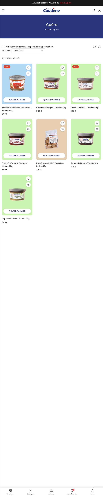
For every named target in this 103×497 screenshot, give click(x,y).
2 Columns (99, 46)
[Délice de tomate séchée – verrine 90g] (17, 139)
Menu (3, 10)
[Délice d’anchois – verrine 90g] (86, 83)
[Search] (94, 10)
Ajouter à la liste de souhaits (28, 67)
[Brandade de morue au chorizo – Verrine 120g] (17, 83)
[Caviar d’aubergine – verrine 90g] (51, 83)
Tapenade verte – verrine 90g (16, 219)
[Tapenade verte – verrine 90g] (17, 194)
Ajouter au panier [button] (17, 100)
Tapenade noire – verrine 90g (84, 163)
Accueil (48, 29)
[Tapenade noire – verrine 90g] (86, 139)
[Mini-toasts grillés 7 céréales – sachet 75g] (51, 139)
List (94, 46)
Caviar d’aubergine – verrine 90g (51, 107)
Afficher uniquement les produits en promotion (29, 46)
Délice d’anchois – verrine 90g (84, 107)
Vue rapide (28, 73)
